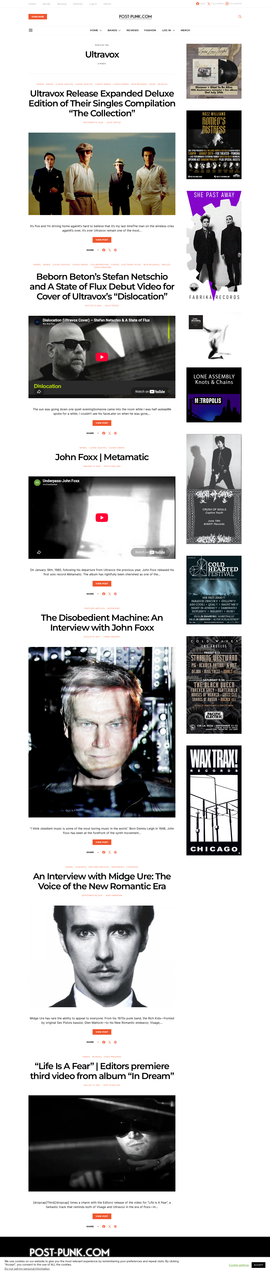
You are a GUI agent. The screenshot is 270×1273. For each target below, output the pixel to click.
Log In (93, 3)
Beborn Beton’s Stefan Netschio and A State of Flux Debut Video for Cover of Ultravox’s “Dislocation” (102, 286)
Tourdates (132, 867)
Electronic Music (131, 264)
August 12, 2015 (92, 1085)
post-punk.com (112, 466)
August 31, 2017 (92, 637)
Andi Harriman (114, 895)
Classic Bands (103, 84)
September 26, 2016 (92, 895)
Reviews (62, 3)
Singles (166, 264)
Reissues (162, 84)
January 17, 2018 (91, 466)
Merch (107, 3)
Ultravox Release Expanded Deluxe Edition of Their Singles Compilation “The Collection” (101, 103)
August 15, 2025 (93, 305)
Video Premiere (102, 267)
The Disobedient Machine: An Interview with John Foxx (102, 622)
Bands (46, 3)
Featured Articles (94, 608)
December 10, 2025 (93, 122)
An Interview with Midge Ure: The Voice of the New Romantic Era (102, 881)
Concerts (80, 867)
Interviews (113, 608)
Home (32, 3)
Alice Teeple (114, 122)
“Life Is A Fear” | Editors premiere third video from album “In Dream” (102, 1071)
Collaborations (99, 264)
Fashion (78, 3)
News (152, 84)
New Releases (139, 84)
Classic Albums (64, 84)
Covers (115, 264)
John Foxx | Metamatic (102, 457)
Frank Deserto (111, 637)
